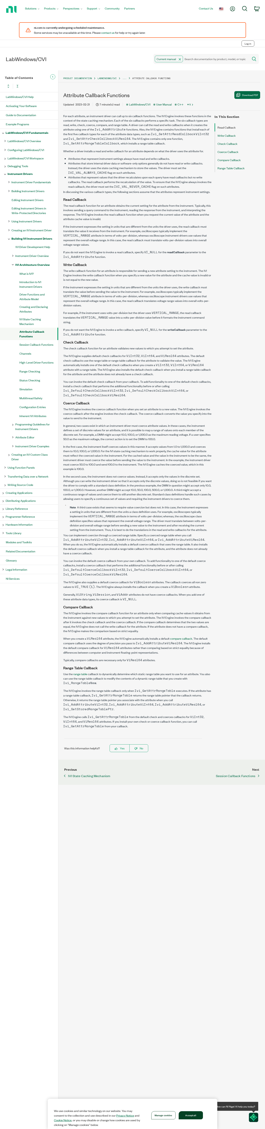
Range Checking (29, 371)
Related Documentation (20, 551)
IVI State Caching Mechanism (30, 321)
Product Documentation (77, 78)
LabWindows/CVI (107, 78)
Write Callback (226, 135)
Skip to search (40, 35)
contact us (107, 33)
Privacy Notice (125, 1115)
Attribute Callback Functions (31, 333)
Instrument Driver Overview (32, 256)
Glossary (11, 560)
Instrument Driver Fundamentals (31, 182)
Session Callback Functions (36, 344)
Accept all (190, 1115)
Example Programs (17, 124)
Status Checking (29, 380)
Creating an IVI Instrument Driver (31, 230)
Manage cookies (163, 1115)
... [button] (124, 78)
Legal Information (16, 569)
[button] (180, 59)
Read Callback (226, 127)
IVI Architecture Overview (32, 265)
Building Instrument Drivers (27, 191)
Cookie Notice (63, 1120)
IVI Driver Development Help (33, 247)
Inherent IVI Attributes (32, 416)
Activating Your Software (21, 106)
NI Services (13, 578)
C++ (181, 104)
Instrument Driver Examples (32, 446)
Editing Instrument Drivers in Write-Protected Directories (29, 210)
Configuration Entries (32, 407)
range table (80, 674)
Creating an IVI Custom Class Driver (29, 456)
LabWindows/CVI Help (20, 97)
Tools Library (13, 533)
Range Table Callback (231, 168)
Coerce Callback (227, 152)
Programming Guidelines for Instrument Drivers (32, 426)
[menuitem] (32, 9)
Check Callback (227, 144)
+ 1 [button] (189, 104)
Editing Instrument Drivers (27, 200)
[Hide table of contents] (52, 76)
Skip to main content (15, 35)
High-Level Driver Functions (36, 362)
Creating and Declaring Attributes (33, 309)
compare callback (181, 638)
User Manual (164, 104)
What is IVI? (26, 273)
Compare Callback (229, 160)
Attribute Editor (24, 437)
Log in (248, 43)
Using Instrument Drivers (26, 221)
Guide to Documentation (21, 115)
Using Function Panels (21, 467)
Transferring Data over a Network (28, 476)
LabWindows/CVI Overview (24, 141)
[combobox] (201, 59)
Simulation (25, 389)
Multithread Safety (30, 398)
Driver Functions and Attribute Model (32, 296)
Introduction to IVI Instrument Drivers (30, 284)
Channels (25, 353)
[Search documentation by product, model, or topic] (253, 58)
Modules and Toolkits (19, 542)
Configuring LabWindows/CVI (26, 150)
